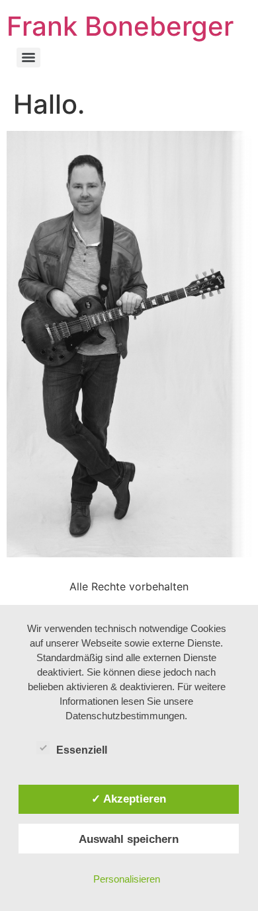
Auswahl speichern (129, 839)
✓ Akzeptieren (128, 799)
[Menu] (28, 57)
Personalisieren (126, 879)
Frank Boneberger (120, 26)
